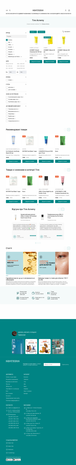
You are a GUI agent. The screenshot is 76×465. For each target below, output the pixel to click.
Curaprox (41, 149)
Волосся (26, 377)
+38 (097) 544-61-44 (31, 425)
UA (7, 10)
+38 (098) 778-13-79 (31, 411)
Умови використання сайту (13, 398)
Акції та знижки (27, 391)
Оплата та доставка (11, 377)
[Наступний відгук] (62, 209)
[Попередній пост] (14, 346)
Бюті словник (9, 393)
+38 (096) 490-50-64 (13, 427)
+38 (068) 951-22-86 (13, 425)
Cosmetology (11, 452)
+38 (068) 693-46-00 (13, 423)
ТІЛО (17, 13)
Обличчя (26, 379)
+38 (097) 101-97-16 (31, 421)
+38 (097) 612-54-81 (13, 416)
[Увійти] (66, 10)
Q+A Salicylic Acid (19, 149)
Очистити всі (41, 31)
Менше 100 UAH (9, 63)
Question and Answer (11, 149)
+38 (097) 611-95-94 (31, 415)
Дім (25, 384)
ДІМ (20, 13)
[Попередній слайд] (65, 129)
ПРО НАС (60, 13)
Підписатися (21, 335)
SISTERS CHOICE (49, 13)
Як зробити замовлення (12, 379)
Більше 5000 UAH (21, 68)
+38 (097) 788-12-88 (13, 418)
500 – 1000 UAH (9, 68)
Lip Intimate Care (59, 189)
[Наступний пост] (61, 346)
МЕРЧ (22, 13)
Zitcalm (36, 47)
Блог (7, 391)
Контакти (8, 395)
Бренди (26, 393)
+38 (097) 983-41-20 (13, 421)
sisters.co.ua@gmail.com (14, 407)
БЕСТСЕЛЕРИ (32, 13)
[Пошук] (10, 10)
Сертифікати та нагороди (12, 388)
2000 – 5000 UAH (21, 66)
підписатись (65, 364)
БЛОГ (64, 13)
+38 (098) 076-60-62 (31, 435)
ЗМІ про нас (9, 386)
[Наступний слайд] (68, 129)
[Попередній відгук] (59, 209)
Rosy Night (45, 189)
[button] (33, 32)
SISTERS (24, 149)
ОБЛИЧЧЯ (13, 13)
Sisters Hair (10, 443)
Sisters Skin (11, 446)
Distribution (10, 449)
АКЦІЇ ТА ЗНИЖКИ (40, 13)
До (17, 72)
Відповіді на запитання (11, 381)
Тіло (25, 381)
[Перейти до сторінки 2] (38, 164)
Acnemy (31, 47)
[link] (69, 10)
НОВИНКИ (26, 13)
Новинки (26, 388)
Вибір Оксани (47, 37)
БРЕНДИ (56, 13)
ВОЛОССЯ (8, 13)
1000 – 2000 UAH (20, 63)
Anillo (40, 189)
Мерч (25, 386)
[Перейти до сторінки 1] (37, 164)
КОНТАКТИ (68, 13)
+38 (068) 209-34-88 (31, 431)
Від (7, 72)
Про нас (8, 384)
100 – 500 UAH (9, 66)
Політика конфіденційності (12, 400)
